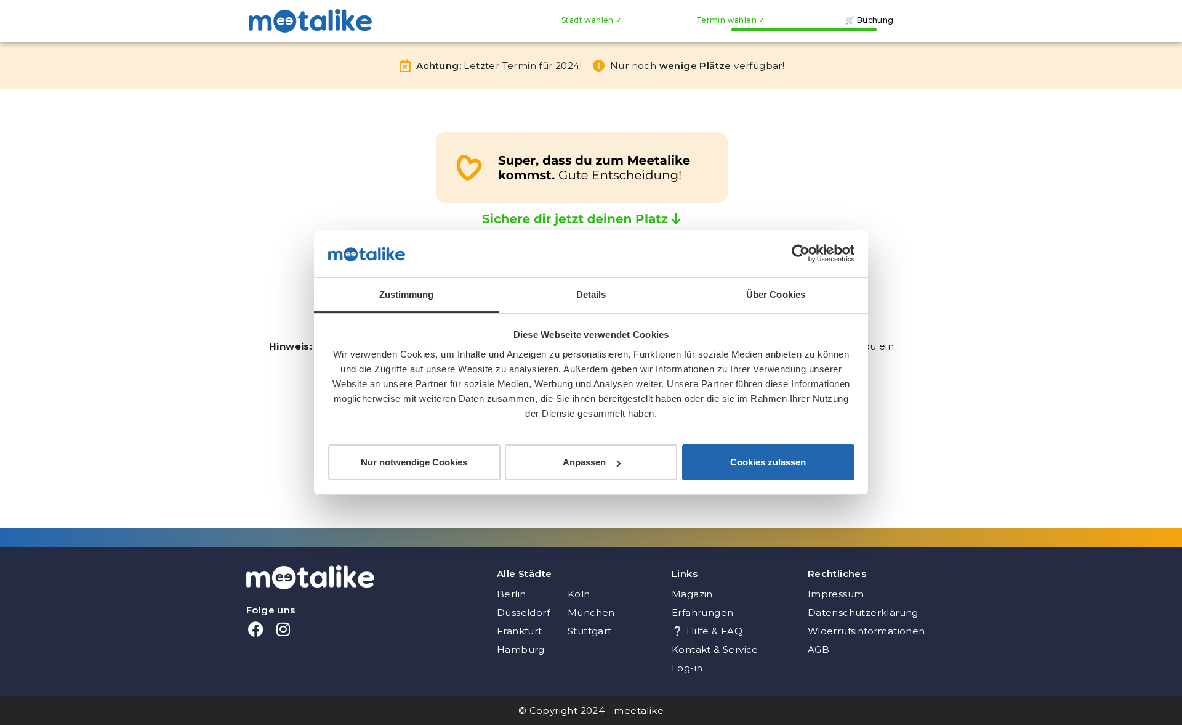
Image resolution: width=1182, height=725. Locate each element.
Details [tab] (591, 294)
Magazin (692, 594)
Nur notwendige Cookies (414, 462)
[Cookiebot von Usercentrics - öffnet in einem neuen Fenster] (800, 253)
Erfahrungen (702, 612)
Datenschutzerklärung (863, 612)
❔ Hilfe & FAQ (707, 631)
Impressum (836, 594)
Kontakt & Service (715, 649)
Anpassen (584, 462)
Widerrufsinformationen (866, 631)
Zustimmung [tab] (406, 294)
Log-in (687, 668)
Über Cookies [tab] (775, 294)
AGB (818, 649)
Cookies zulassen (768, 462)
